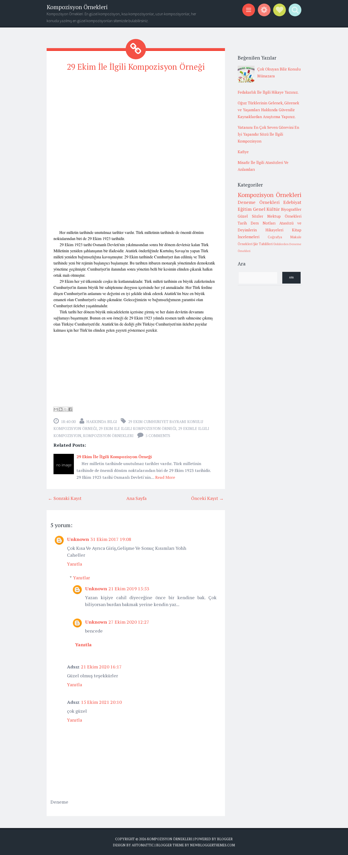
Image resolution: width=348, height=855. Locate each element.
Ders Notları (263, 223)
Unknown (78, 539)
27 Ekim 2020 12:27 (129, 622)
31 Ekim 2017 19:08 (110, 539)
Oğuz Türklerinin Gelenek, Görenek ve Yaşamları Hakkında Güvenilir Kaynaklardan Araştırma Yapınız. (268, 109)
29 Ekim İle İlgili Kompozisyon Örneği (136, 66)
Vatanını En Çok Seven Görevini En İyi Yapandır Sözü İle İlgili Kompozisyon (268, 134)
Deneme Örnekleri (259, 202)
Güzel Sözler (250, 216)
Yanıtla (74, 564)
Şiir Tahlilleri (263, 244)
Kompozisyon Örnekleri (77, 7)
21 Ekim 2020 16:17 (101, 667)
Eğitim (245, 209)
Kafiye (243, 151)
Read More (165, 477)
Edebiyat (292, 202)
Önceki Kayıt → (207, 498)
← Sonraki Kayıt (65, 498)
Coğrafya (275, 237)
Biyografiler (291, 209)
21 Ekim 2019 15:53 (129, 588)
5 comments (157, 435)
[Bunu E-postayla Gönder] (55, 409)
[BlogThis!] (60, 409)
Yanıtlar (81, 577)
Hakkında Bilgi (101, 421)
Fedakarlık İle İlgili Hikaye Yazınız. (268, 92)
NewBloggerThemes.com (212, 845)
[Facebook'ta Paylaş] (70, 409)
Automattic (143, 845)
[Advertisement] (135, 112)
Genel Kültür (266, 209)
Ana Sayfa (136, 498)
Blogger (225, 839)
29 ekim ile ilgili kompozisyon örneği (137, 428)
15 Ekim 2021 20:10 (101, 702)
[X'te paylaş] (65, 409)
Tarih (242, 223)
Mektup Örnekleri (284, 216)
